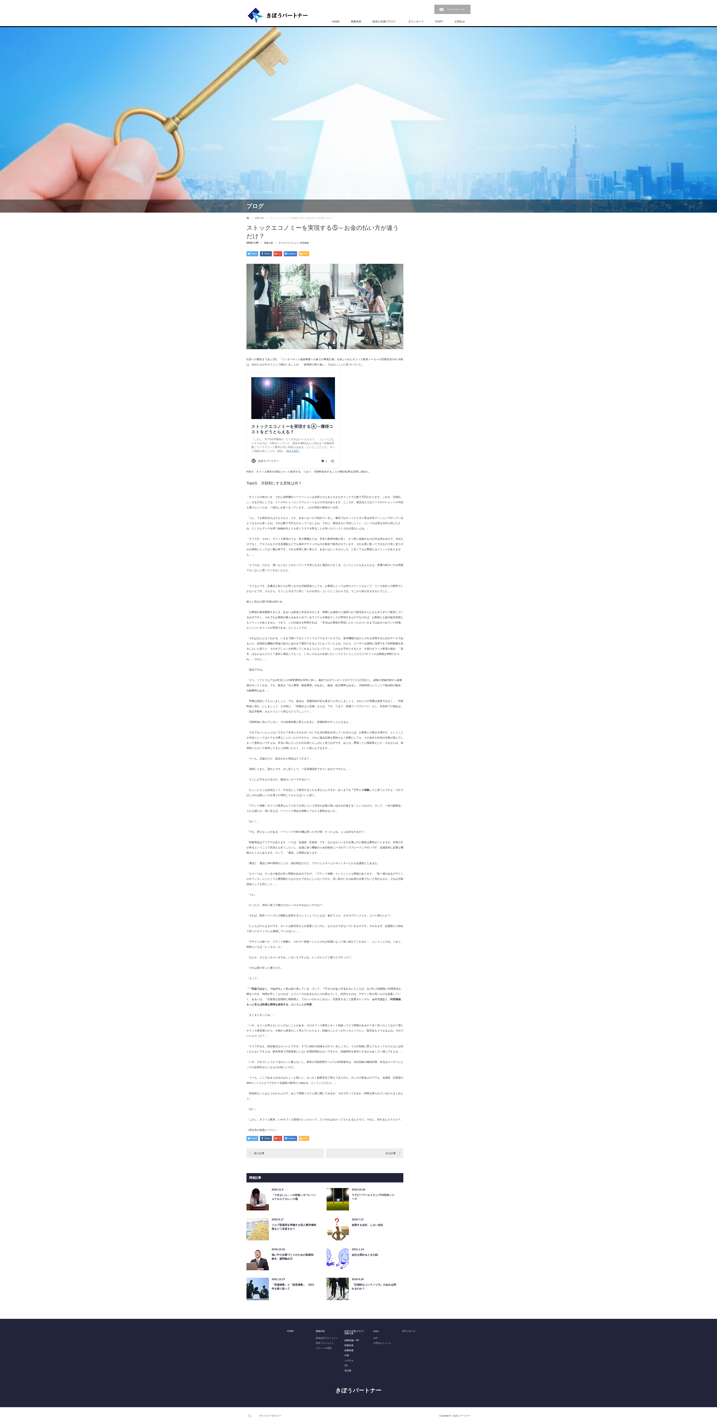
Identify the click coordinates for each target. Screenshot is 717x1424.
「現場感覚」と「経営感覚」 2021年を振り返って (293, 1286)
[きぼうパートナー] (277, 15)
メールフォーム (456, 9)
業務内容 (356, 21)
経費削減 (348, 1350)
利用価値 (304, 243)
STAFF (439, 21)
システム (348, 1360)
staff (375, 1338)
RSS (249, 1415)
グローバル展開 (323, 1348)
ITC (346, 1365)
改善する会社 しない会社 (367, 1224)
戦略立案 (268, 243)
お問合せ (459, 21)
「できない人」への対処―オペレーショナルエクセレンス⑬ (294, 1196)
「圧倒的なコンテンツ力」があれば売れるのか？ (374, 1286)
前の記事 (259, 1153)
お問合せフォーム (382, 1343)
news (376, 1331)
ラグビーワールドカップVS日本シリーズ (373, 1196)
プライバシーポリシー (270, 1416)
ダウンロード (416, 21)
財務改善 (348, 1345)
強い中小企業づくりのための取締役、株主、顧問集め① (294, 1256)
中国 (346, 1355)
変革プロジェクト (325, 1343)
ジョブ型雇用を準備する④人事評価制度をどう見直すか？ (294, 1226)
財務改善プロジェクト (327, 1338)
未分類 (347, 1370)
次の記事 (390, 1153)
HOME (336, 21)
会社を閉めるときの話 (365, 1254)
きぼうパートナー (358, 1390)
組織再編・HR (351, 1340)
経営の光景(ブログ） (385, 21)
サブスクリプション (289, 243)
